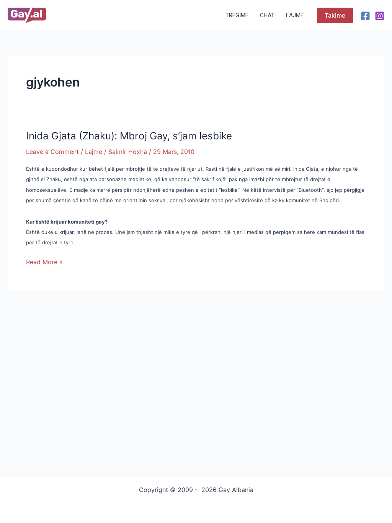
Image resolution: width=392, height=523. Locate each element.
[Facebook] (365, 16)
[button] (335, 15)
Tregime (236, 15)
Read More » (44, 261)
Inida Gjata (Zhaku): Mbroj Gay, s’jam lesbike (129, 136)
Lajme (295, 15)
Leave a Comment (52, 151)
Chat (267, 15)
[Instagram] (379, 16)
